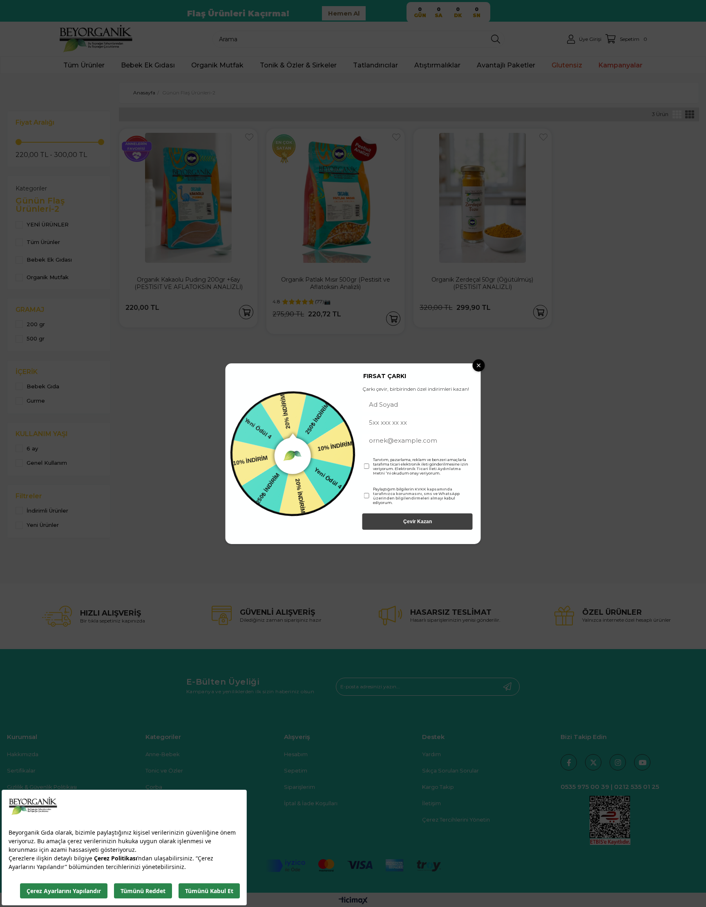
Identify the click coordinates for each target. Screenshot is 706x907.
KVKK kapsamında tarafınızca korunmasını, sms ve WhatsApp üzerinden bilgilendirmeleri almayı (416, 493)
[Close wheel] (479, 365)
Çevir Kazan (417, 521)
